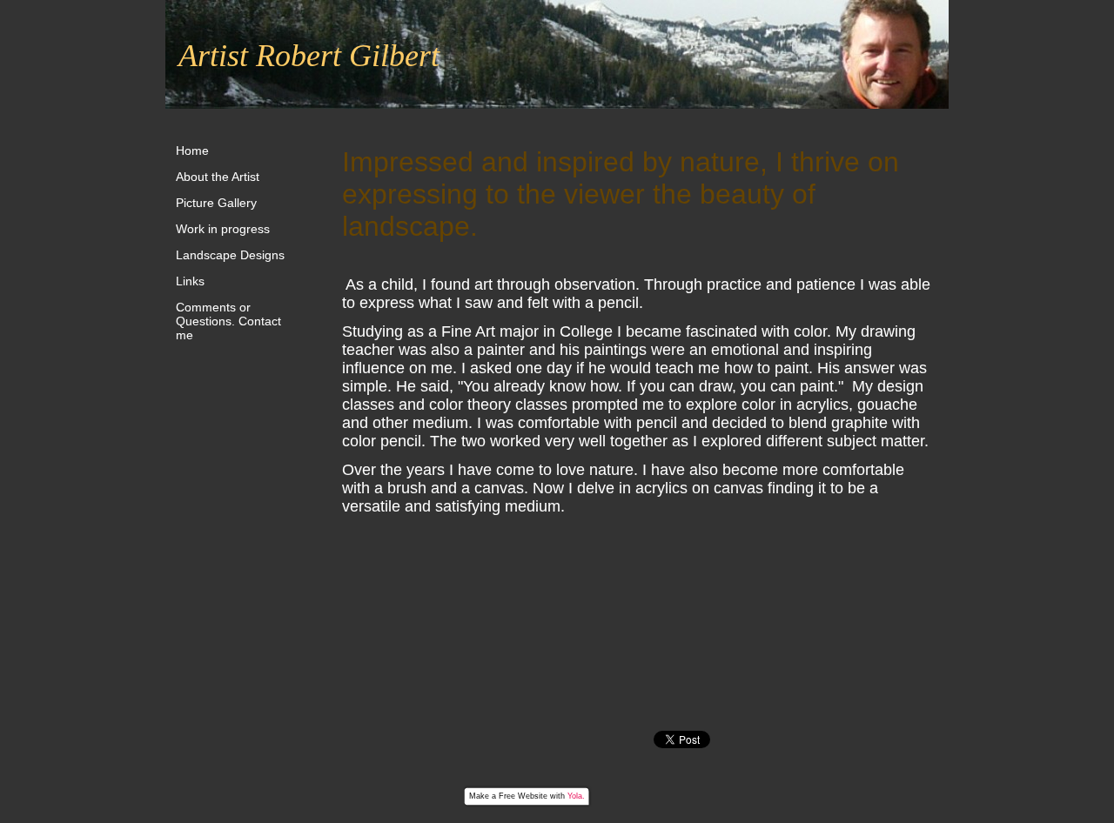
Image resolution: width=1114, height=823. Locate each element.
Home (192, 150)
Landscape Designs (230, 255)
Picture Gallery (216, 203)
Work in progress (223, 229)
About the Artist (217, 177)
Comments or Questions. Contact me (228, 321)
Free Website (523, 796)
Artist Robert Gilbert (309, 55)
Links (190, 281)
